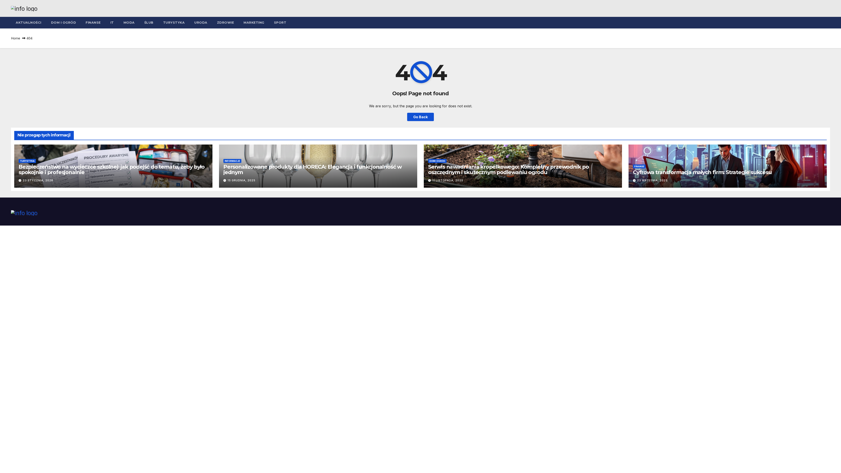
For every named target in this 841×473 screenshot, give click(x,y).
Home (15, 38)
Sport (280, 23)
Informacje (232, 161)
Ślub (149, 23)
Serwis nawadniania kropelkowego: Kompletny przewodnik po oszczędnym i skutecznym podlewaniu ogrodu (508, 169)
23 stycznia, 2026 (38, 180)
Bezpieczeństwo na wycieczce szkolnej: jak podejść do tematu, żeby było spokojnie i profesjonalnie (112, 169)
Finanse (93, 23)
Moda (129, 23)
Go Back (420, 117)
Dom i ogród (63, 23)
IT (112, 23)
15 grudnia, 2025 (241, 180)
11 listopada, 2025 (447, 180)
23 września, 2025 (652, 180)
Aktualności (28, 23)
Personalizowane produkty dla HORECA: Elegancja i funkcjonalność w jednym (312, 169)
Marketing (254, 23)
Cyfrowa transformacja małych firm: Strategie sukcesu (702, 172)
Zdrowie (225, 23)
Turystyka (174, 23)
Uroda (200, 23)
